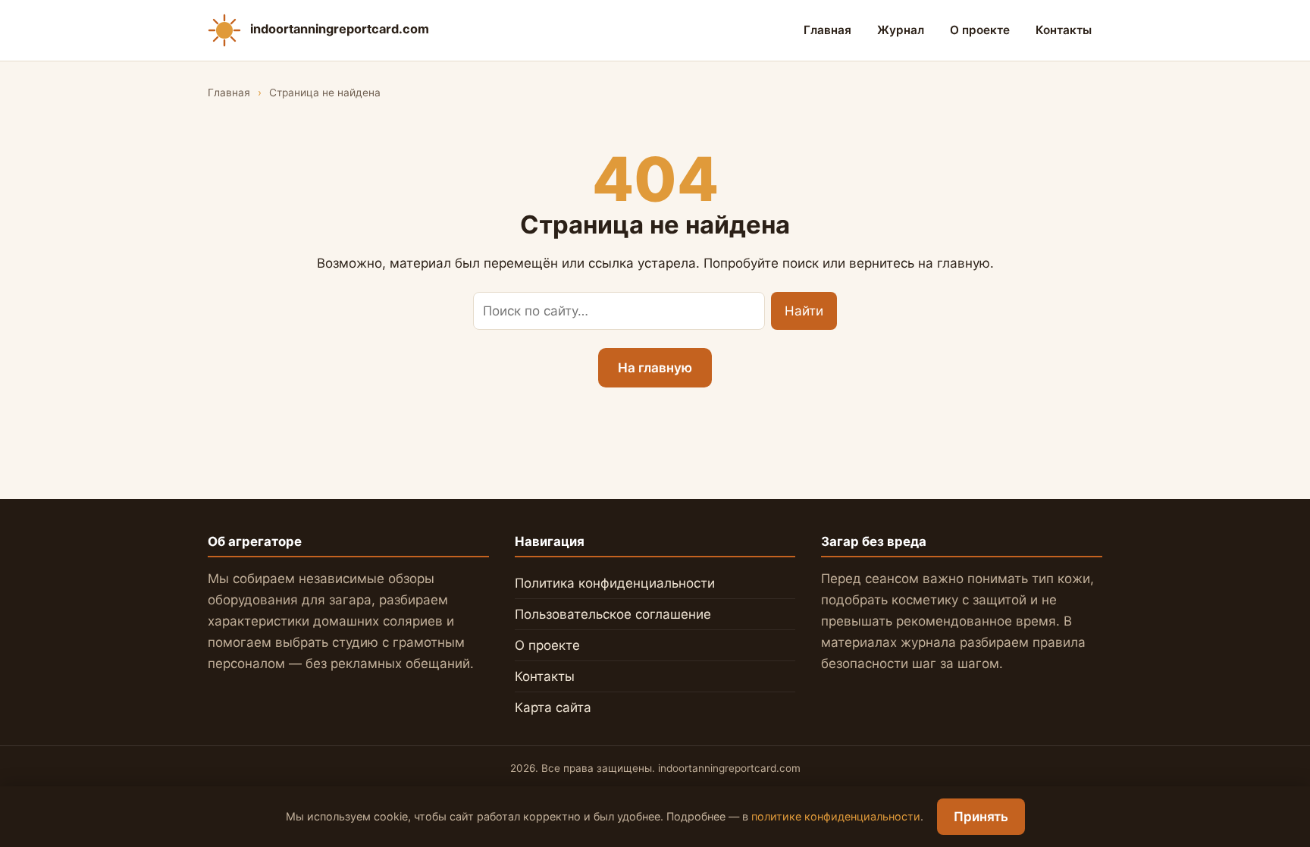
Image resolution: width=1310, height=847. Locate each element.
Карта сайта (553, 707)
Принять (981, 816)
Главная (827, 30)
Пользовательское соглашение (613, 614)
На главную (655, 367)
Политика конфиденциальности (615, 583)
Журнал (900, 30)
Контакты (1064, 30)
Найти (804, 310)
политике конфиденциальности (835, 816)
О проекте (980, 30)
